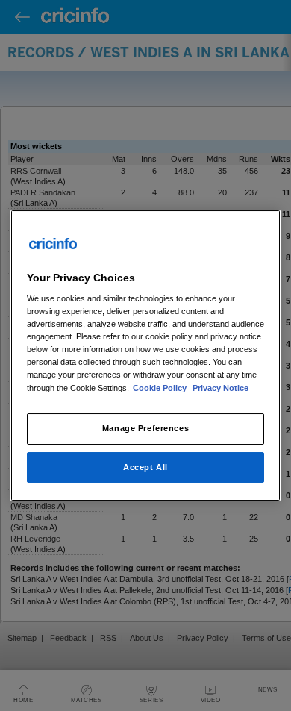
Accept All (145, 467)
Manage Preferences (145, 428)
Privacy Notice (220, 387)
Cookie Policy (161, 387)
